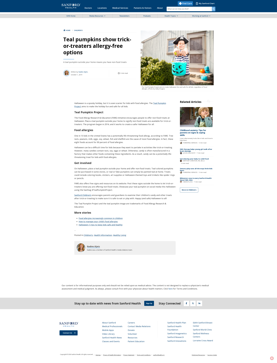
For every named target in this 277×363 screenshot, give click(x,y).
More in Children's (189, 190)
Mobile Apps (108, 330)
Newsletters (124, 16)
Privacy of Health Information (112, 355)
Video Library (108, 334)
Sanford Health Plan (176, 322)
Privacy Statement (128, 355)
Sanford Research (175, 337)
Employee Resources (198, 355)
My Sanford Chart (207, 3)
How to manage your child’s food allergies (98, 221)
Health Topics (170, 16)
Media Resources (96, 16)
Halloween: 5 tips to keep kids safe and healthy (100, 224)
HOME (68, 30)
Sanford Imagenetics (177, 333)
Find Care (187, 3)
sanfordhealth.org (158, 355)
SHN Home (70, 16)
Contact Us (67, 333)
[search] (213, 9)
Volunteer (132, 334)
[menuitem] (88, 8)
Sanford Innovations (176, 341)
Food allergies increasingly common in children (101, 218)
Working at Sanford (200, 16)
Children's (78, 30)
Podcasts (147, 16)
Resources (132, 337)
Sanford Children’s (82, 195)
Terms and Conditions (144, 355)
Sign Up (149, 303)
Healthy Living (119, 235)
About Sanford (109, 322)
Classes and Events (111, 341)
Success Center (212, 355)
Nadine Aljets (83, 72)
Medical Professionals (112, 326)
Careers (131, 322)
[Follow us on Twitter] (193, 303)
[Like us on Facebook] (186, 303)
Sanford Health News (112, 337)
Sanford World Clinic (202, 329)
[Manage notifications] (272, 358)
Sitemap (98, 355)
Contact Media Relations (139, 326)
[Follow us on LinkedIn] (199, 303)
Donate (131, 330)
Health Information (103, 235)
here (170, 288)
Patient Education (136, 341)
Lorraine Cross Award (203, 340)
